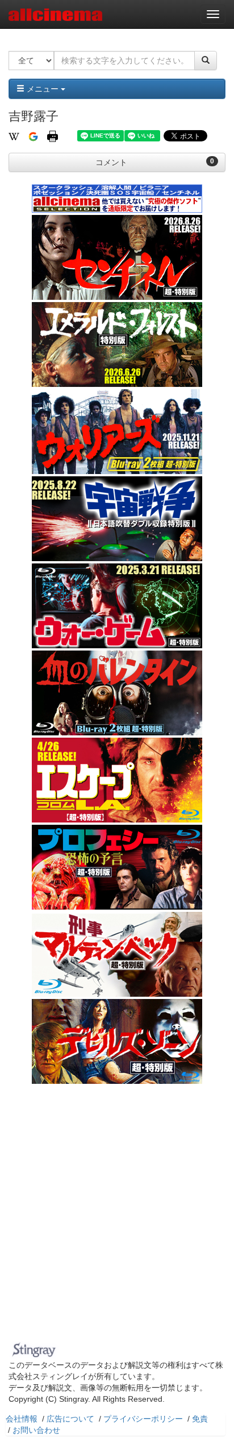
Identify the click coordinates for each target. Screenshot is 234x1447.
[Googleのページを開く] (33, 135)
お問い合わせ (36, 1430)
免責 (200, 1418)
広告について (70, 1418)
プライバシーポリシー (143, 1418)
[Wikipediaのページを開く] (14, 135)
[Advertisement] (117, 1215)
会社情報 (21, 1418)
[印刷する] (52, 135)
